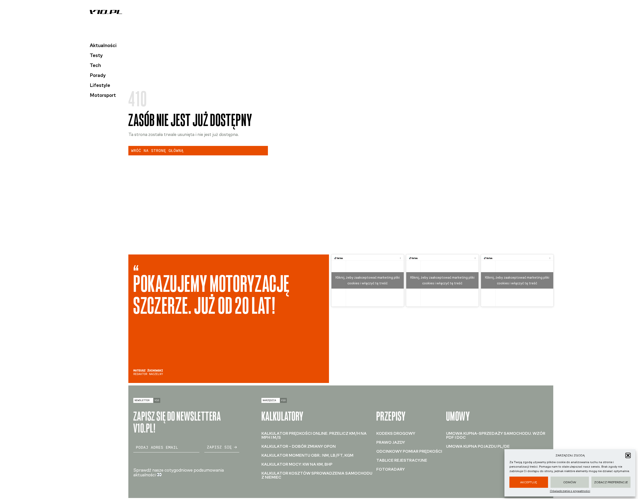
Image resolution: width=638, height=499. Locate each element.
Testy (96, 55)
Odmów (569, 482)
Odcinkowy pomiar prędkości (409, 451)
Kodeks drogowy (395, 433)
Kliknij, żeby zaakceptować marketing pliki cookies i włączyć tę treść (367, 280)
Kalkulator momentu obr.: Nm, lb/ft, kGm (307, 455)
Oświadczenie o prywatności (570, 491)
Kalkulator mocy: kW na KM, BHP (296, 464)
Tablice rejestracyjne (401, 460)
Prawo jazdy (390, 442)
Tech (95, 65)
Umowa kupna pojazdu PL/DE (478, 446)
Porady (98, 75)
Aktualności (103, 45)
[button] (628, 455)
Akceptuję (528, 482)
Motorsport (103, 95)
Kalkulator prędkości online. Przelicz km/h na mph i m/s (314, 435)
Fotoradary (390, 469)
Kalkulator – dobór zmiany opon (298, 446)
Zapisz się (219, 447)
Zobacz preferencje (611, 482)
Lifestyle (100, 85)
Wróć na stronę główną (157, 150)
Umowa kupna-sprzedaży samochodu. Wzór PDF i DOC (495, 435)
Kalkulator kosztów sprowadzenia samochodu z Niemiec (316, 475)
